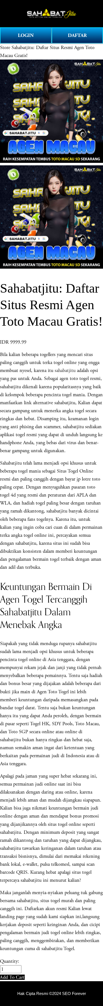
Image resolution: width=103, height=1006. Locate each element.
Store (5, 47)
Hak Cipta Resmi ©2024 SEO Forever (51, 993)
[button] (12, 977)
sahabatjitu (65, 370)
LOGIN (26, 35)
